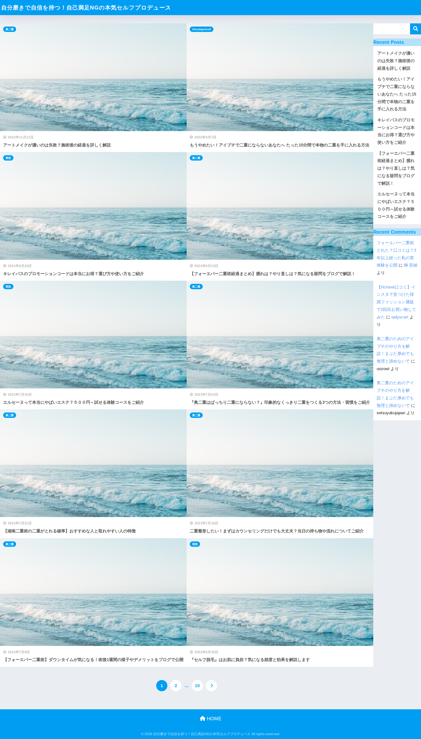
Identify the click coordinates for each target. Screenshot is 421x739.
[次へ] (211, 685)
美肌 (8, 157)
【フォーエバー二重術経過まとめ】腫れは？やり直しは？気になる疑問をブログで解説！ (396, 168)
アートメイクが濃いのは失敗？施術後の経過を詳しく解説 (396, 60)
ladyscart (400, 317)
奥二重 (10, 29)
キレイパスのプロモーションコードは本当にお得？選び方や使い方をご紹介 (396, 131)
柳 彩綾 (411, 265)
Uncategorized (201, 29)
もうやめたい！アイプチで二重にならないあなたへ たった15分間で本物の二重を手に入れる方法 (396, 94)
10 (197, 685)
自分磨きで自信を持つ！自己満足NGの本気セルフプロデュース (86, 7)
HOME (213, 718)
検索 (415, 28)
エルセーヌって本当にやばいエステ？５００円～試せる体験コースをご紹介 (396, 205)
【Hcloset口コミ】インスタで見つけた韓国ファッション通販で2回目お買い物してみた (396, 302)
